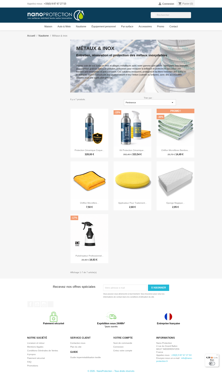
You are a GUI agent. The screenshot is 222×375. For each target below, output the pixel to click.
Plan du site (75, 347)
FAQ (29, 362)
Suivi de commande (122, 343)
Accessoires (145, 26)
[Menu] (217, 355)
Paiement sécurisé (36, 358)
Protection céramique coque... (89, 150)
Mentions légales (35, 347)
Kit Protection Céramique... (132, 150)
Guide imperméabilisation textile (85, 357)
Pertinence (150, 102)
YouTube (37, 304)
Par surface (127, 26)
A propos (31, 354)
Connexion (118, 347)
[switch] (212, 363)
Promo (160, 26)
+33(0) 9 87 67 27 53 (55, 3)
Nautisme (81, 26)
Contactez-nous (77, 343)
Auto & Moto (64, 26)
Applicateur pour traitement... (132, 203)
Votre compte (123, 338)
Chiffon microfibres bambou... (175, 150)
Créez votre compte (122, 350)
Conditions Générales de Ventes (42, 350)
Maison (48, 26)
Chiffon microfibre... (89, 203)
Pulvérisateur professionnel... (89, 256)
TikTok (50, 304)
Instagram (44, 304)
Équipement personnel (104, 26)
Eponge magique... (175, 203)
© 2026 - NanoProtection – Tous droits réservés (111, 371)
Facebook (30, 304)
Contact (173, 26)
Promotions (32, 365)
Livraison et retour (36, 343)
